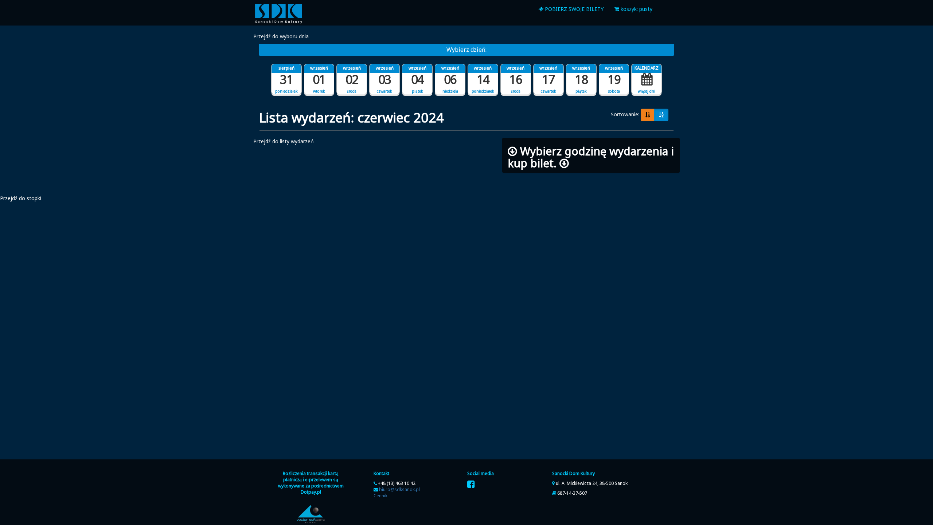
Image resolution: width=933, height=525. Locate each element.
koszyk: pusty (635, 8)
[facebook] (471, 484)
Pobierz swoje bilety (573, 8)
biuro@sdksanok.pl (399, 489)
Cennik (380, 496)
